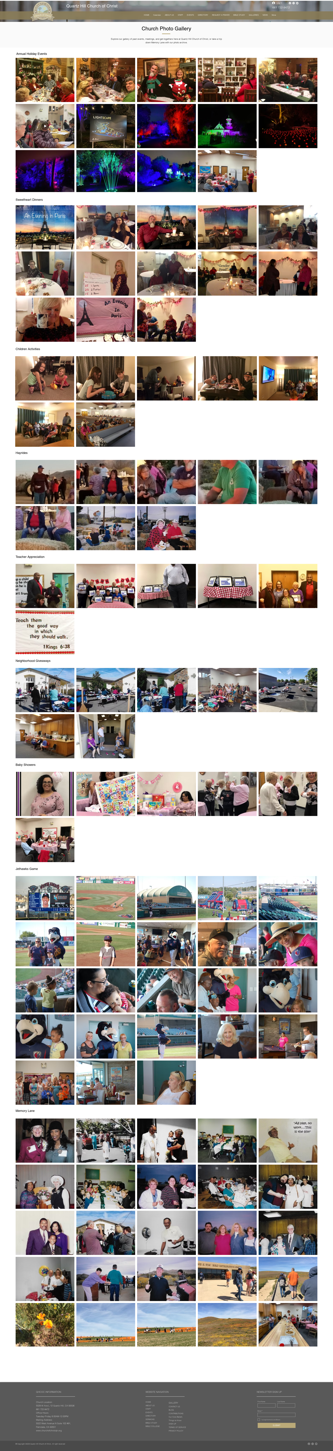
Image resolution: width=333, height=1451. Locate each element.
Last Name (281, 1401)
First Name (261, 1401)
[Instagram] (293, 3)
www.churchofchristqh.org (49, 1430)
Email (259, 1411)
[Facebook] (290, 3)
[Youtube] (297, 3)
